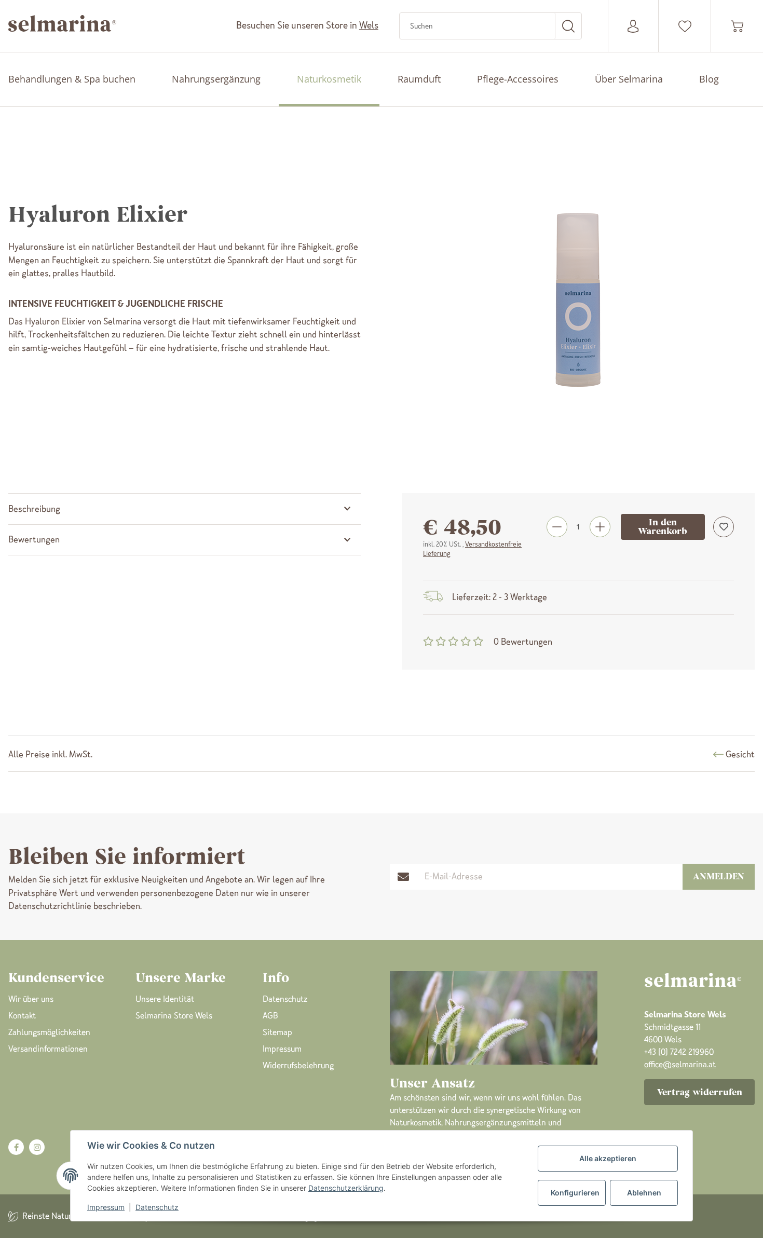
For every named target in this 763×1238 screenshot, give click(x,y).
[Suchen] (568, 26)
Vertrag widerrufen (699, 1092)
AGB (270, 1016)
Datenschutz (157, 1207)
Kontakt (22, 1016)
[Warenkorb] (737, 26)
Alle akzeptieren (607, 1158)
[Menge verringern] (557, 526)
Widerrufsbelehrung (298, 1065)
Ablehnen (644, 1192)
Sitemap (277, 1032)
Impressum (106, 1207)
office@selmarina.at (680, 1064)
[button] (684, 26)
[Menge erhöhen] (600, 526)
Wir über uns (30, 999)
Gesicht (740, 754)
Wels (368, 25)
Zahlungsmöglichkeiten (49, 1032)
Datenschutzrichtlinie (49, 906)
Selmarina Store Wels (173, 1016)
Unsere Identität (164, 999)
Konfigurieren (575, 1192)
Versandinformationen (48, 1049)
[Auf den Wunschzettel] (723, 526)
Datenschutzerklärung (346, 1187)
